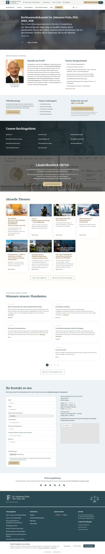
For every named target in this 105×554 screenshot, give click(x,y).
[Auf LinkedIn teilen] (54, 485)
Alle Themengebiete (40, 277)
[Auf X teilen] (45, 485)
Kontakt (58, 7)
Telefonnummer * (12, 419)
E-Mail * (10, 406)
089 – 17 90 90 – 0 (70, 403)
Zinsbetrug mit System (11, 525)
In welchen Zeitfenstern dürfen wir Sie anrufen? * (20, 432)
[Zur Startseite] (13, 2)
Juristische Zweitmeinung (37, 518)
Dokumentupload (12, 451)
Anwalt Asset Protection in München (15, 539)
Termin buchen (13, 112)
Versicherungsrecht (76, 143)
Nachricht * (11, 439)
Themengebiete (28, 7)
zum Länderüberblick (52, 184)
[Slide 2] (22, 42)
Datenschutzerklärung (44, 548)
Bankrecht (9, 134)
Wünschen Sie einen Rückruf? (15, 413)
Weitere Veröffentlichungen (62, 277)
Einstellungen (67, 546)
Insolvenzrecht (42, 134)
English (65, 515)
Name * (10, 400)
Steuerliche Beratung (77, 134)
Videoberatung (92, 2)
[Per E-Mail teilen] (59, 485)
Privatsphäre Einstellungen (83, 524)
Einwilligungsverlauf (82, 527)
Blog (51, 7)
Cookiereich (58, 552)
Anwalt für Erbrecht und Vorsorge (14, 528)
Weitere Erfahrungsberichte (52, 372)
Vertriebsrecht (42, 147)
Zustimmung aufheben (83, 529)
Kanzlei (19, 7)
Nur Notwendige (77, 546)
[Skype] (64, 485)
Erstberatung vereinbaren (82, 108)
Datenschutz (33, 523)
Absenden (14, 463)
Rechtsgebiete (10, 7)
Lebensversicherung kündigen (13, 518)
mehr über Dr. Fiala (70, 88)
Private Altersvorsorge (45, 143)
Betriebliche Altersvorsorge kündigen (15, 531)
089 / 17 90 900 (57, 2)
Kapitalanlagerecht (43, 139)
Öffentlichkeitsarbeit (41, 7)
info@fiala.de (67, 2)
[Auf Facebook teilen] (41, 485)
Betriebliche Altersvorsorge (14, 139)
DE (100, 2)
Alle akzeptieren (89, 546)
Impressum (33, 520)
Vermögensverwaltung (77, 139)
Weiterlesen (11, 235)
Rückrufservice (46, 2)
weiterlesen (11, 314)
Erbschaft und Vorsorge (13, 143)
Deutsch (58, 515)
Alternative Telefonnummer (15, 426)
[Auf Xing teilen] (50, 485)
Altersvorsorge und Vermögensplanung (16, 515)
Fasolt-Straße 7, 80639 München (32, 2)
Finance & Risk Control (12, 147)
